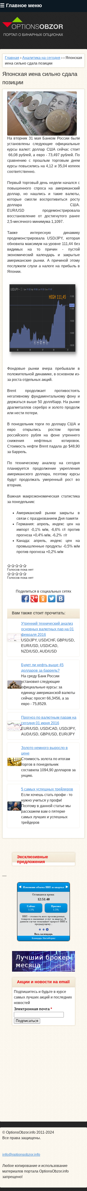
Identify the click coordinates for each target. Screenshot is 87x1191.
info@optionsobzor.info (21, 1155)
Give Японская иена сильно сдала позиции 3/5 (17, 565)
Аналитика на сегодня (41, 58)
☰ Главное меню (21, 5)
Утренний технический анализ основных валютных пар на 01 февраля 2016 (47, 629)
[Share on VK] (60, 598)
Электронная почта (33, 1009)
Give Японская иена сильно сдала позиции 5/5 (25, 565)
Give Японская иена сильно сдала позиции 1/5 (9, 565)
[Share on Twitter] (51, 598)
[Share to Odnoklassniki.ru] (43, 598)
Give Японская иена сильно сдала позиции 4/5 (21, 565)
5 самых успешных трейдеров (47, 789)
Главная (12, 58)
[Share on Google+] (34, 598)
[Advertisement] (43, 1073)
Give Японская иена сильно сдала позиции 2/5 (13, 565)
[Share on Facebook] (25, 598)
